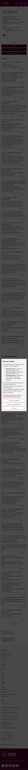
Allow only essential (14, 400)
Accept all (14, 408)
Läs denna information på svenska (11, 397)
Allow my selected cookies (14, 404)
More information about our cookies (12, 395)
